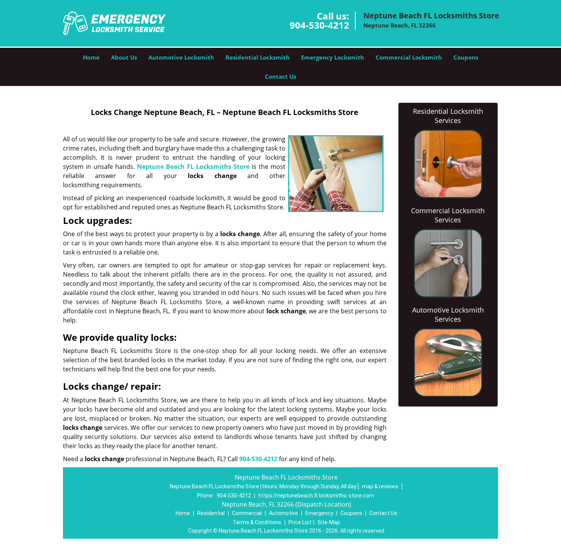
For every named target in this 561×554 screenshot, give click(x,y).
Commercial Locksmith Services (448, 215)
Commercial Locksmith (409, 57)
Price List (300, 522)
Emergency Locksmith (332, 57)
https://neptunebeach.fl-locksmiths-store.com (316, 495)
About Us (124, 57)
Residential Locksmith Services (448, 116)
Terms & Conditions (257, 522)
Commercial (247, 513)
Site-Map (329, 522)
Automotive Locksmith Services (448, 314)
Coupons (465, 57)
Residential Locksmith (258, 57)
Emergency (319, 513)
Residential (211, 513)
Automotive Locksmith (181, 57)
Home (91, 57)
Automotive (283, 513)
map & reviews (380, 486)
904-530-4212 (319, 25)
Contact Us (280, 76)
